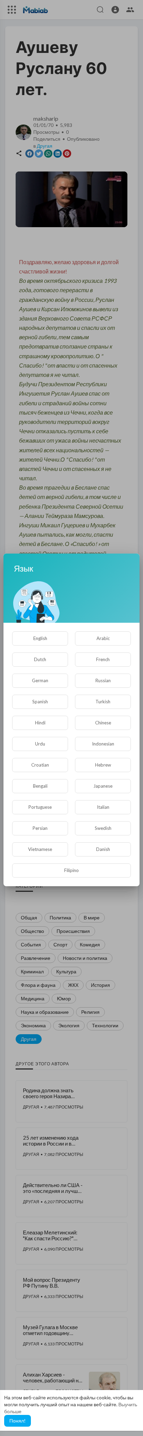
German (40, 680)
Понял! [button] (17, 1421)
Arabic (103, 638)
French (103, 659)
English (40, 638)
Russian (103, 680)
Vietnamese (40, 849)
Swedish (103, 828)
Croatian (40, 765)
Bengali (40, 786)
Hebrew (103, 765)
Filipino (71, 870)
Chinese (103, 722)
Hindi (40, 722)
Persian (40, 828)
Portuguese (40, 807)
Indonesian (103, 744)
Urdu (40, 744)
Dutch (40, 659)
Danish (103, 849)
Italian (103, 807)
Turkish (102, 701)
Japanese (102, 786)
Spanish (40, 701)
